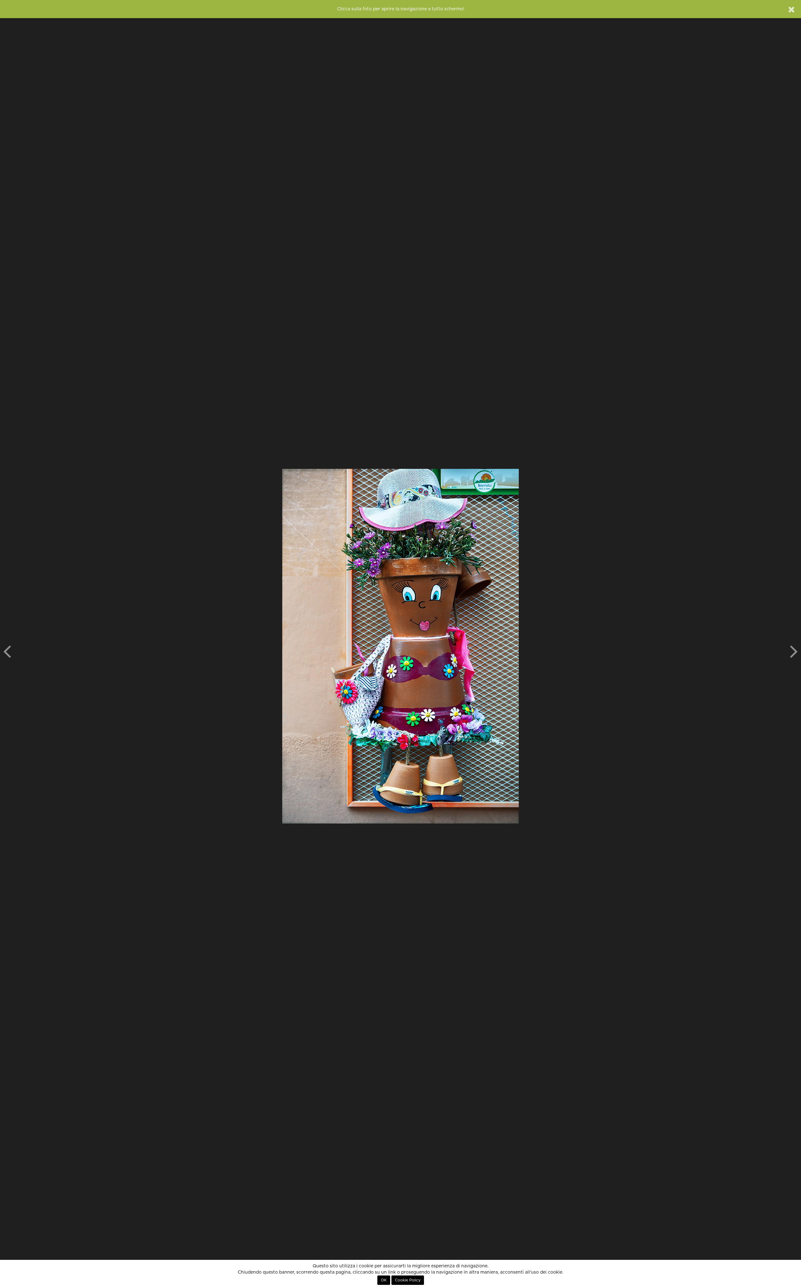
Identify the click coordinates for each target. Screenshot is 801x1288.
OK (384, 1280)
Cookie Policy (408, 1280)
